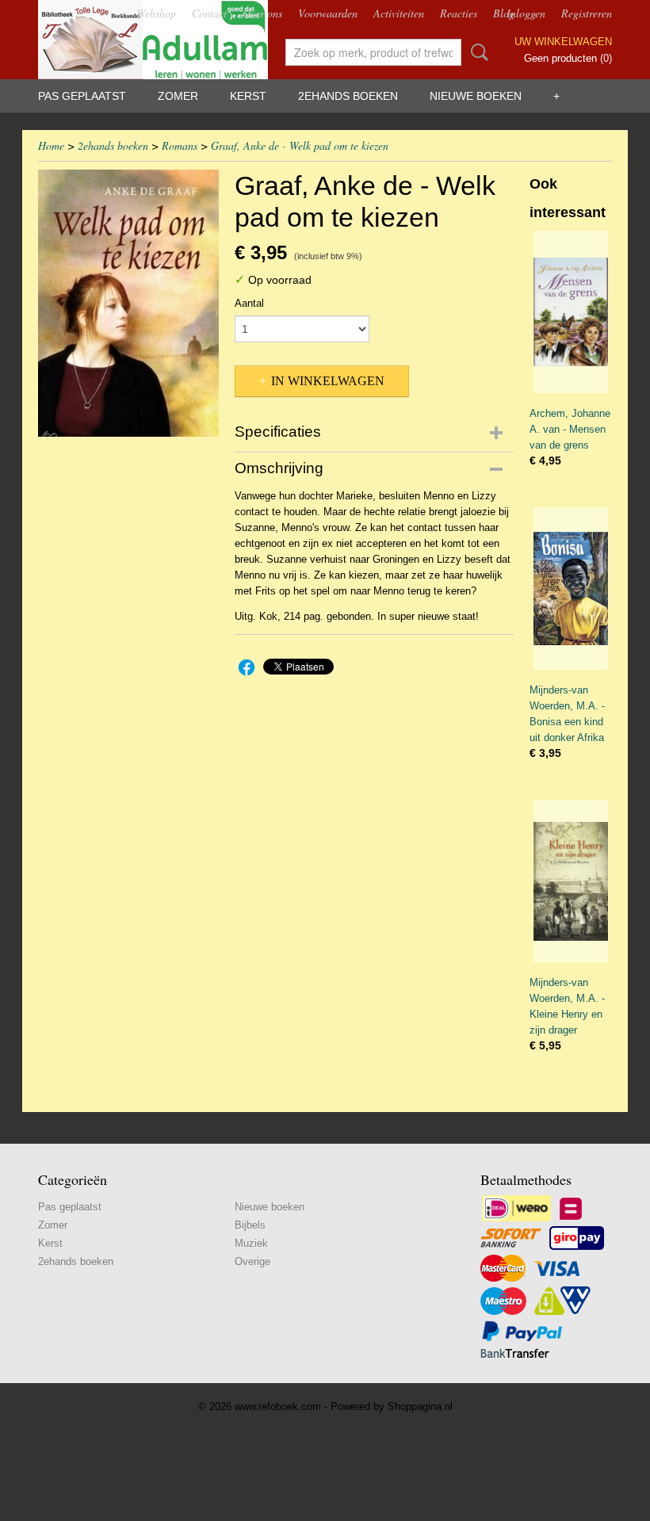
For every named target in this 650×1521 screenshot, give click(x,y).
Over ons (262, 13)
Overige (252, 1261)
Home (51, 145)
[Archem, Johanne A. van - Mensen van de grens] (570, 312)
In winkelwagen (327, 381)
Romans (179, 145)
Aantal (249, 303)
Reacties (458, 13)
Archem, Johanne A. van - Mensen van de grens (570, 429)
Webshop (156, 13)
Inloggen (526, 13)
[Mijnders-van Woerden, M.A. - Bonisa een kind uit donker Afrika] (570, 588)
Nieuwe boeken (476, 96)
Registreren (586, 13)
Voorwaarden (328, 13)
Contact (209, 13)
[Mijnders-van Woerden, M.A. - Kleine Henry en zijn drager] (570, 881)
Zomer (178, 96)
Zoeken (476, 52)
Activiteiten (398, 13)
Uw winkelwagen (563, 42)
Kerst (248, 96)
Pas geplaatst (82, 96)
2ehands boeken (348, 96)
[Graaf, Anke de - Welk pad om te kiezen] (128, 303)
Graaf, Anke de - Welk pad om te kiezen (299, 145)
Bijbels (250, 1225)
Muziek (251, 1243)
